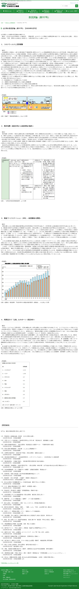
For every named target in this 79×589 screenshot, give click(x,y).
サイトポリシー (67, 575)
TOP (2, 22)
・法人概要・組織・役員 (7, 571)
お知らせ (47, 573)
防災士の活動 (25, 571)
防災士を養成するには (68, 570)
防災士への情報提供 (10, 22)
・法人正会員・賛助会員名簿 (8, 579)
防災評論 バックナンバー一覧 (10, 563)
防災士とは (24, 570)
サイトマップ (74, 3)
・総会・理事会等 (6, 577)
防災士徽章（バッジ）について (70, 573)
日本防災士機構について (6, 570)
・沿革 (3, 575)
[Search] (76, 5)
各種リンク (24, 573)
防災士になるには (49, 570)
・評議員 (4, 573)
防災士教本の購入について (69, 571)
